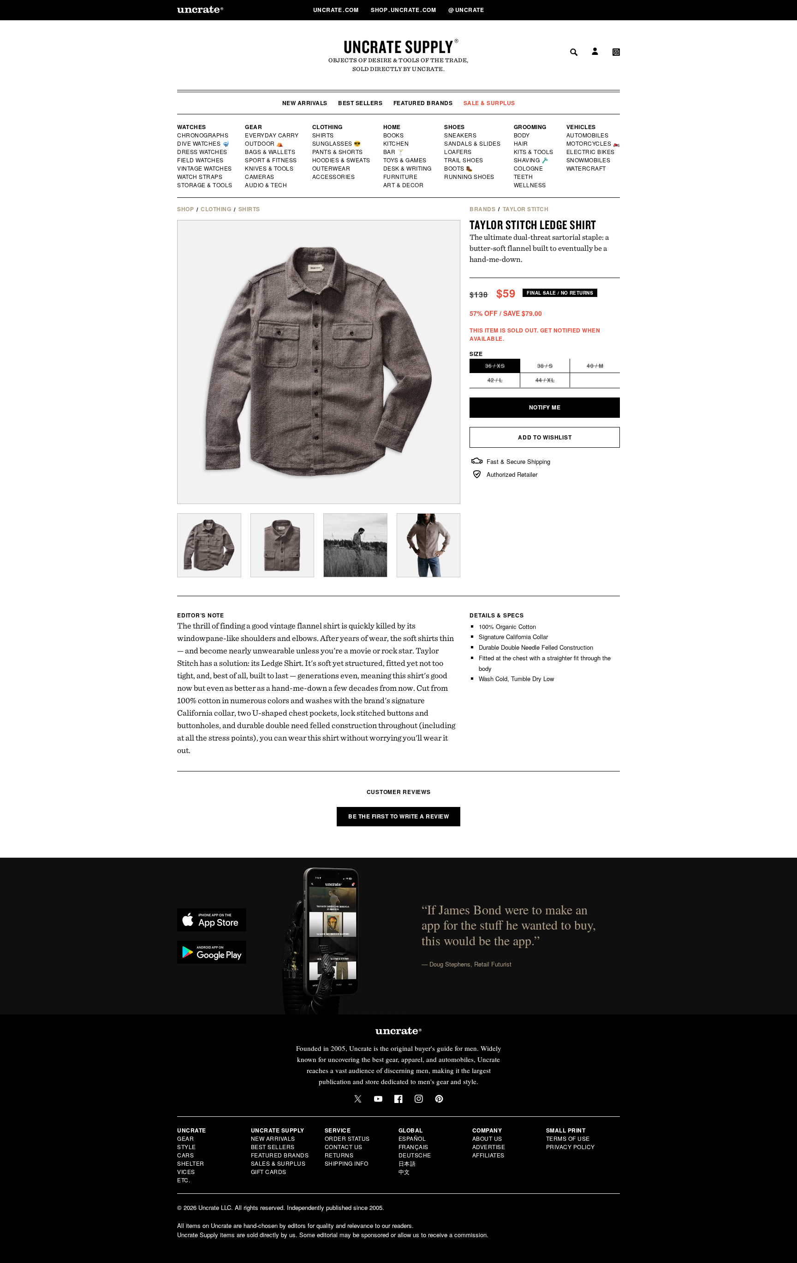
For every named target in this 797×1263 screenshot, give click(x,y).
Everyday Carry (272, 135)
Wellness (530, 185)
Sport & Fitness (271, 160)
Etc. (183, 1180)
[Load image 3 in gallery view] (355, 545)
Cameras (260, 176)
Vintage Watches (205, 168)
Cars (185, 1155)
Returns (339, 1155)
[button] (616, 9)
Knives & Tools (269, 168)
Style (186, 1146)
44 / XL (553, 381)
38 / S (554, 367)
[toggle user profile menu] (594, 10)
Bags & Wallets (271, 152)
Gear (253, 127)
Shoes (454, 127)
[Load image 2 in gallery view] (282, 545)
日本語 (407, 1163)
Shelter (190, 1163)
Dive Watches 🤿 (203, 143)
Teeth (523, 176)
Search (570, 9)
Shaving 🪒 (531, 160)
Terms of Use (568, 1138)
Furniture (400, 176)
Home (392, 127)
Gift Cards (268, 1171)
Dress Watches (202, 152)
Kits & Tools (534, 152)
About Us (487, 1138)
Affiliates (488, 1155)
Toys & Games (405, 160)
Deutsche (414, 1155)
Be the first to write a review (398, 816)
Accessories (334, 176)
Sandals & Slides (473, 143)
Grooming (530, 127)
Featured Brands (423, 103)
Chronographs (203, 135)
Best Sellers (360, 103)
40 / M (603, 367)
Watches (191, 127)
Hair (521, 143)
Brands (482, 209)
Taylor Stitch (526, 209)
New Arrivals (304, 103)
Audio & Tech (266, 185)
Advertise (489, 1146)
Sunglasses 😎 (337, 143)
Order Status (347, 1138)
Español (412, 1138)
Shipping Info (347, 1163)
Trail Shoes (464, 160)
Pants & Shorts (338, 152)
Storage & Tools (205, 185)
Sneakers (460, 135)
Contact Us (344, 1146)
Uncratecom (336, 10)
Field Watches (201, 160)
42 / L (504, 381)
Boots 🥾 (459, 168)
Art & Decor (404, 185)
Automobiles (588, 135)
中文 (404, 1171)
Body (522, 135)
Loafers (458, 152)
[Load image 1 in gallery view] (209, 545)
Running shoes (469, 176)
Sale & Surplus (489, 103)
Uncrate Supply (398, 47)
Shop (185, 209)
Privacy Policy (570, 1146)
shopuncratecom (404, 10)
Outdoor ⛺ (264, 143)
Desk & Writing (408, 168)
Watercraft (586, 168)
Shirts (323, 135)
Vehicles (581, 127)
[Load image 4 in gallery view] (429, 545)
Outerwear (331, 168)
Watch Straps (200, 176)
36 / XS (502, 367)
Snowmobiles (588, 160)
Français (413, 1146)
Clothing (327, 127)
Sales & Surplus (278, 1163)
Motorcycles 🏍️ (593, 143)
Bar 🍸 (394, 152)
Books (394, 135)
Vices (186, 1171)
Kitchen (396, 143)
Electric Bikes (591, 152)
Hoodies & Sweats (341, 160)
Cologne (528, 168)
